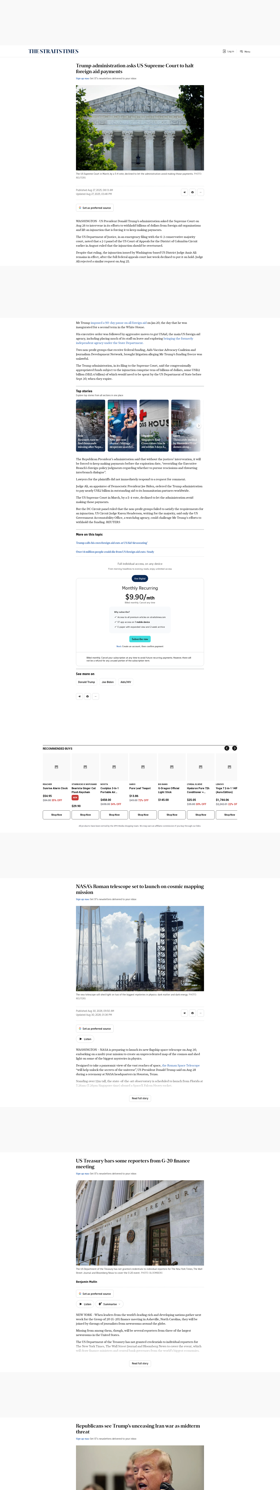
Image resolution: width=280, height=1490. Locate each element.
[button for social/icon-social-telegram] (184, 192)
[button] (228, 51)
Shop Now (56, 815)
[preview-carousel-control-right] (198, 425)
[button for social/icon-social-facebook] (192, 192)
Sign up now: (82, 78)
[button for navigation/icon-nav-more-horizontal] (200, 192)
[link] (53, 51)
